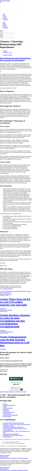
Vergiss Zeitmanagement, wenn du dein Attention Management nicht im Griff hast (15, 341)
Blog (4, 15)
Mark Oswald (17, 65)
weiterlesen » (3, 308)
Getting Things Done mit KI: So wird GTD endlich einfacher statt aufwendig (15, 302)
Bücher (5, 18)
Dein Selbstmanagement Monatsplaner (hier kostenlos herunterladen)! (15, 59)
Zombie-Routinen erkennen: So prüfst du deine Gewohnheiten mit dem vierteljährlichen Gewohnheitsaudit (15, 321)
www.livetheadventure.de (6, 288)
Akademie (5, 19)
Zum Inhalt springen (5, 0)
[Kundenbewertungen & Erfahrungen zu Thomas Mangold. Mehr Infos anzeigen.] (16, 390)
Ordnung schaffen (7, 55)
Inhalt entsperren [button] (4, 456)
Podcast (5, 16)
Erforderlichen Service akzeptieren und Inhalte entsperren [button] (14, 458)
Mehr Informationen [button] (5, 455)
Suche (1, 30)
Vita (4, 14)
